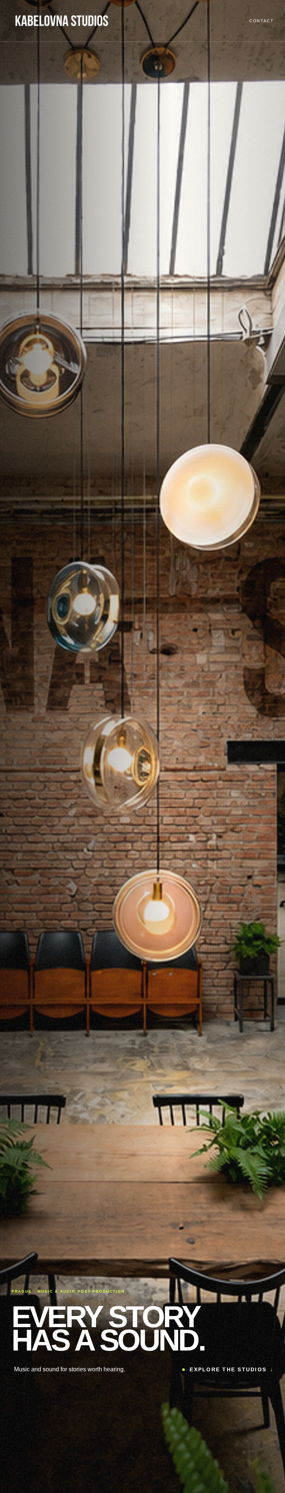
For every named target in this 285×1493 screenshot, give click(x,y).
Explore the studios (231, 1369)
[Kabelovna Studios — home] (62, 21)
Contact (261, 21)
